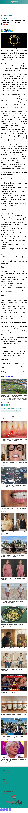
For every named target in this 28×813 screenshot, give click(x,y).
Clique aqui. (10, 376)
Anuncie (9, 788)
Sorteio (8, 408)
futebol (3, 408)
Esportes (6, 15)
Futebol (11, 15)
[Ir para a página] (14, 2)
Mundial (12, 408)
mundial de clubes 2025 (16, 410)
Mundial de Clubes (5, 410)
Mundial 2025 (18, 408)
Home (2, 15)
